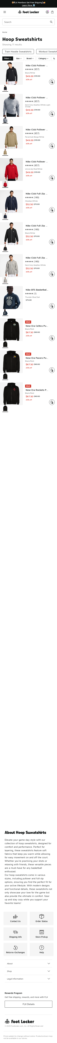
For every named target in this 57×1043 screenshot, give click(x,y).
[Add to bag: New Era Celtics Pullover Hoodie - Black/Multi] (52, 338)
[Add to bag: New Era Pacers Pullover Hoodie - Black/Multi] (52, 370)
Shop (9, 971)
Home (4, 32)
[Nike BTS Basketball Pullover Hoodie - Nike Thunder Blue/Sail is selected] (5, 312)
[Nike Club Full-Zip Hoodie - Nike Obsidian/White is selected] (5, 216)
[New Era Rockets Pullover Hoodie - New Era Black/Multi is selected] (5, 408)
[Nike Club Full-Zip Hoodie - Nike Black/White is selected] (5, 248)
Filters (6, 58)
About (10, 963)
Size (18, 58)
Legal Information (15, 978)
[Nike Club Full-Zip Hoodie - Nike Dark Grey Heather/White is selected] (5, 280)
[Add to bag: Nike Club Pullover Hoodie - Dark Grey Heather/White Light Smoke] (52, 114)
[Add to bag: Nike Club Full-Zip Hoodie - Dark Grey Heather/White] (52, 274)
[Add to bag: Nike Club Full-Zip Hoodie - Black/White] (52, 242)
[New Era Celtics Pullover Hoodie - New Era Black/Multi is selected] (5, 344)
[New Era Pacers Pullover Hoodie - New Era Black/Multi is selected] (5, 376)
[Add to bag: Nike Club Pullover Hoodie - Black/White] (52, 82)
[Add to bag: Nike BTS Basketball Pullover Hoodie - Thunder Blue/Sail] (52, 306)
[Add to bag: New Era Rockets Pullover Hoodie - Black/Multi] (52, 402)
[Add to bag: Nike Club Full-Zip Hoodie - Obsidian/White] (52, 210)
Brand (29, 58)
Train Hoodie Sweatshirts (18, 51)
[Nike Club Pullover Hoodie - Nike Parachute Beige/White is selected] (5, 152)
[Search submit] (51, 22)
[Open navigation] (10, 12)
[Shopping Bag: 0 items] (52, 12)
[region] (28, 4)
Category (42, 58)
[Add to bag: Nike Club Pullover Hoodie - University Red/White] (52, 178)
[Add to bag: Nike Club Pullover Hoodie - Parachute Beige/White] (52, 146)
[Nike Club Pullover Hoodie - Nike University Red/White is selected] (5, 184)
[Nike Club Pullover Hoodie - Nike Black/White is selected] (5, 88)
